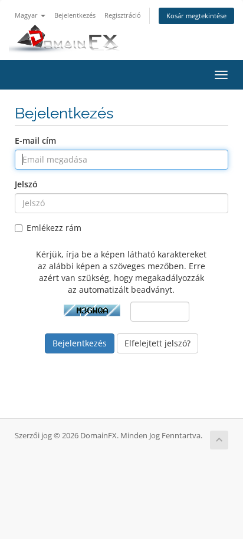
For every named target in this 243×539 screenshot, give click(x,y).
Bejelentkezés (75, 15)
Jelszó (26, 184)
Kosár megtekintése (196, 15)
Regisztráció (122, 15)
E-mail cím (35, 140)
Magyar (27, 15)
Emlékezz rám (54, 227)
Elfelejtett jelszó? (157, 343)
